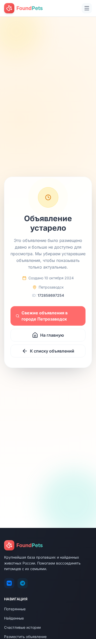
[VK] (9, 583)
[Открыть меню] (87, 8)
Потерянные (15, 609)
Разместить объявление (25, 636)
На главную (52, 335)
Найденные (14, 618)
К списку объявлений (52, 351)
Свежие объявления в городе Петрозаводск (45, 316)
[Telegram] (22, 583)
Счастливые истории (22, 627)
